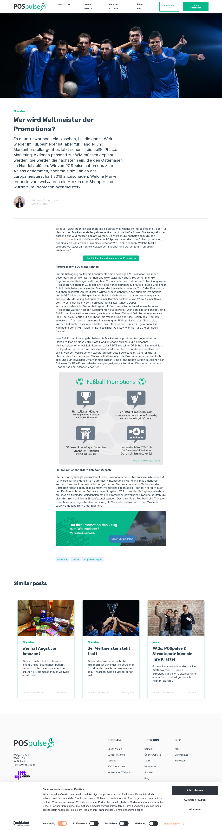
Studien (148, 772)
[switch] (94, 823)
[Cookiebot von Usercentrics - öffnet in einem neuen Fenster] (21, 823)
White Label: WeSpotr (119, 772)
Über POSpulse (152, 754)
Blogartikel (62, 559)
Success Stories (116, 754)
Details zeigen (172, 823)
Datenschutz (181, 754)
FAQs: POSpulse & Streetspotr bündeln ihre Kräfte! (172, 654)
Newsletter (150, 766)
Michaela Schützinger (44, 200)
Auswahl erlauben (195, 799)
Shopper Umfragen (93, 559)
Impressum (180, 760)
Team (147, 760)
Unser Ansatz (115, 748)
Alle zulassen (195, 790)
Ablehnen (195, 809)
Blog (146, 778)
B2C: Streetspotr (116, 766)
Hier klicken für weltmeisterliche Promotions (111, 258)
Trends (75, 559)
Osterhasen (63, 239)
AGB (177, 748)
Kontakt (112, 760)
